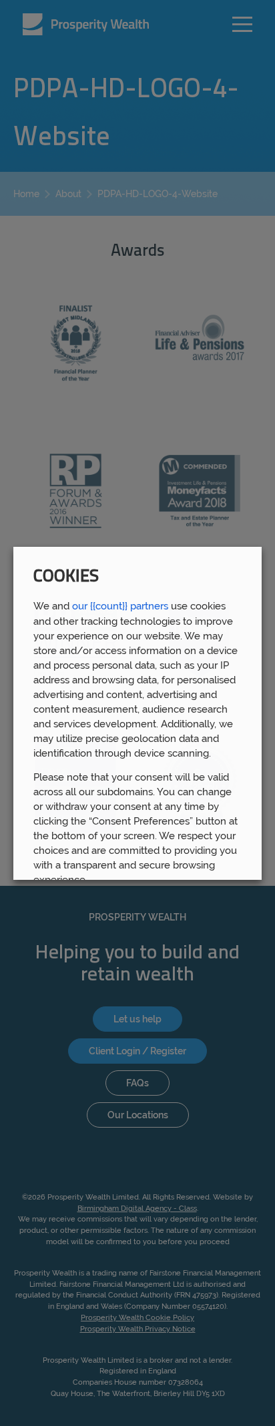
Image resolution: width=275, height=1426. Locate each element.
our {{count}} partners (120, 605)
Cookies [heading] (66, 577)
